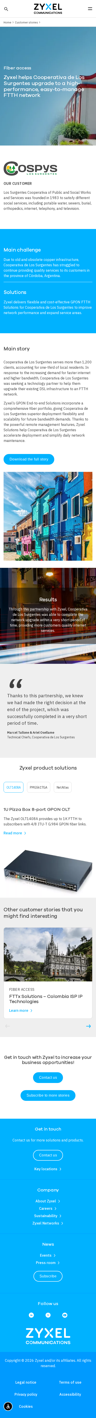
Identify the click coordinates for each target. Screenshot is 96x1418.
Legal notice (25, 1382)
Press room (46, 1262)
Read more (13, 833)
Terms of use (70, 1382)
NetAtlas (63, 787)
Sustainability (45, 1216)
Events (46, 1255)
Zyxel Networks (45, 1223)
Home (7, 22)
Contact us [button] (48, 1155)
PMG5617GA (38, 787)
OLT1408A (13, 787)
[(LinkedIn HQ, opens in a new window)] (31, 1315)
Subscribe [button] (48, 1276)
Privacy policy (26, 1394)
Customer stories (26, 22)
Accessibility (70, 1394)
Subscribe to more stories (48, 1095)
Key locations (45, 1169)
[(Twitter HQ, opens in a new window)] (48, 1315)
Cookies (26, 1406)
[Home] (48, 8)
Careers (45, 1208)
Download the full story (29, 459)
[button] (6, 8)
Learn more (18, 1010)
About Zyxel (45, 1201)
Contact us (48, 1077)
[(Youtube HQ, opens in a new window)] (64, 1315)
